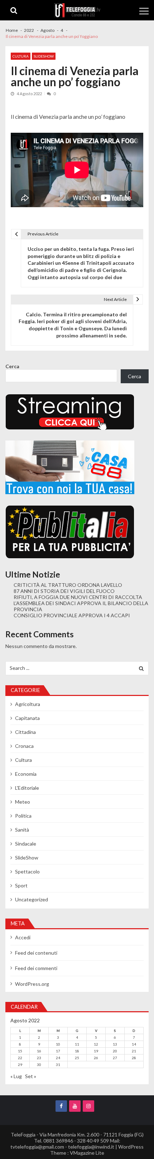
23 (39, 1058)
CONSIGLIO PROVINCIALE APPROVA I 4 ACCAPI (72, 615)
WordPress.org (32, 984)
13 (115, 1044)
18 (77, 1051)
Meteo (22, 802)
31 (58, 1064)
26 (96, 1058)
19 (96, 1051)
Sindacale (25, 844)
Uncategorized (31, 899)
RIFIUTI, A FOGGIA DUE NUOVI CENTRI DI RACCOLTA (78, 597)
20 (115, 1051)
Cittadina (25, 732)
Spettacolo (27, 871)
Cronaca (24, 746)
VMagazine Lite (87, 1153)
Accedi (22, 937)
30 (39, 1064)
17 (58, 1051)
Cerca (12, 366)
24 (58, 1058)
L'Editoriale (27, 788)
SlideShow (44, 56)
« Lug (16, 1076)
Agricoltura (27, 704)
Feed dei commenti (36, 968)
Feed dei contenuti (36, 953)
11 (77, 1044)
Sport (21, 885)
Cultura (21, 56)
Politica (23, 816)
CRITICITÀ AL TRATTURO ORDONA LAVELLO (68, 585)
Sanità (22, 830)
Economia (26, 774)
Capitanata (27, 718)
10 (58, 1044)
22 (20, 1058)
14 (134, 1044)
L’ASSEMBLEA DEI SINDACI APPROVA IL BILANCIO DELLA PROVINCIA (81, 606)
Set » (30, 1076)
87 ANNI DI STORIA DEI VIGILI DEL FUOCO (64, 591)
